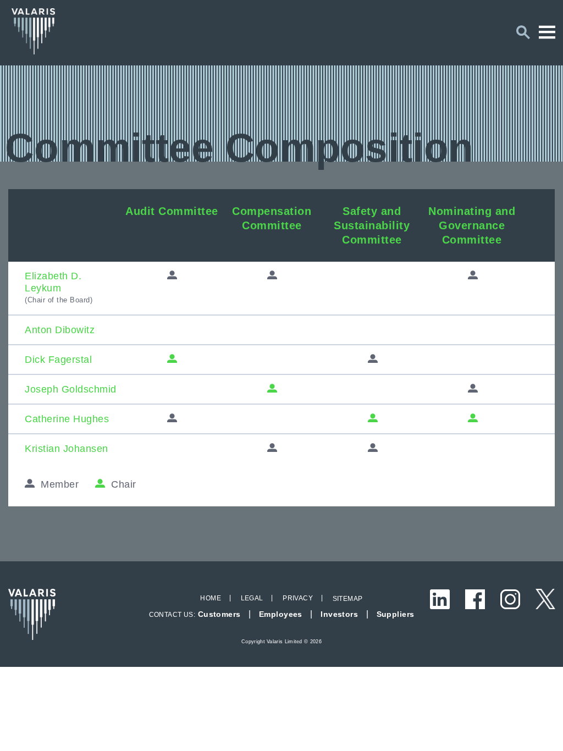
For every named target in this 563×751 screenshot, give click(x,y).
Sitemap (348, 599)
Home (210, 598)
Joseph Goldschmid (71, 389)
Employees (280, 614)
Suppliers (396, 614)
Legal (252, 598)
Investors (339, 614)
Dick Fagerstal (58, 359)
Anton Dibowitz (60, 329)
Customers (219, 614)
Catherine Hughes (67, 418)
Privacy (298, 598)
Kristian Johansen (66, 448)
